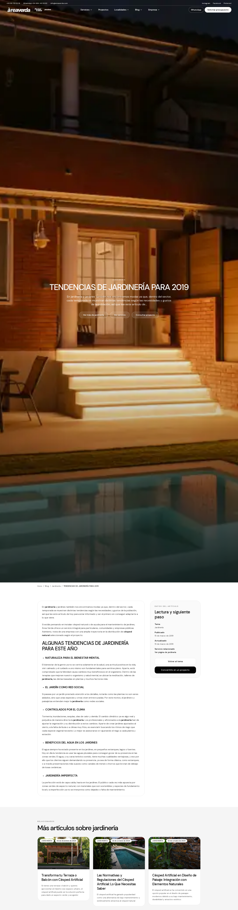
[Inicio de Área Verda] (19, 10)
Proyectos (103, 9)
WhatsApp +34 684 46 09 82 (35, 3)
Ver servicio (120, 315)
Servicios (85, 9)
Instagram (206, 3)
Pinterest (227, 3)
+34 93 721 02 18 (13, 3)
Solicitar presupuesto (218, 10)
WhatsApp (196, 10)
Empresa (152, 9)
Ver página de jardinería (165, 652)
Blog (137, 9)
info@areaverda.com (59, 3)
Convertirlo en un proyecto (175, 669)
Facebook (217, 3)
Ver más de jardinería (93, 315)
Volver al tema (175, 661)
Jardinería (56, 586)
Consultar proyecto (145, 315)
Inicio (39, 586)
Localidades (120, 9)
